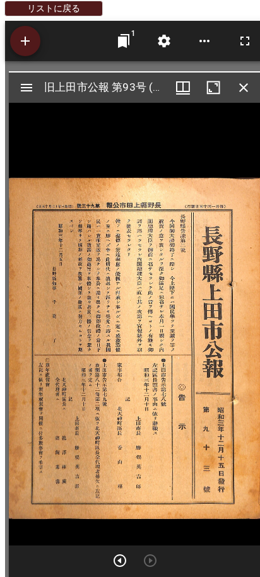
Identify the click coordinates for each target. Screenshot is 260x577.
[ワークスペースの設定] (164, 41)
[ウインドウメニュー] (183, 88)
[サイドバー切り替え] (26, 88)
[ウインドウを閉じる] (243, 88)
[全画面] (245, 41)
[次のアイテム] (120, 560)
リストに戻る (53, 8)
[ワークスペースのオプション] (204, 41)
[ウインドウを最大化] (213, 88)
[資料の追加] (25, 41)
